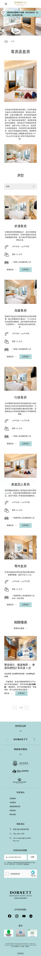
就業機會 (13, 798)
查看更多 (10, 270)
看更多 (7, 693)
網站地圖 (13, 814)
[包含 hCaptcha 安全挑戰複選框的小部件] (20, 874)
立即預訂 (20, 953)
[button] (15, 708)
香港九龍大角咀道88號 (21, 829)
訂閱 (32, 857)
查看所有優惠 (19, 628)
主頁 (6, 41)
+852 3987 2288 (18, 834)
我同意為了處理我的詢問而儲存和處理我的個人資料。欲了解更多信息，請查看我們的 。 (21, 863)
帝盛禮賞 (13, 802)
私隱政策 (13, 810)
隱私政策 (26, 864)
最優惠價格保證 (15, 806)
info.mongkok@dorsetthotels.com (22, 839)
